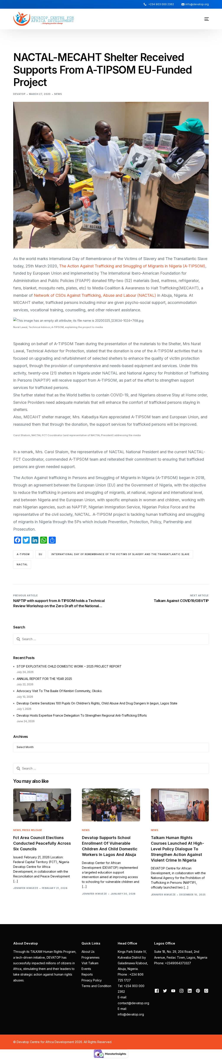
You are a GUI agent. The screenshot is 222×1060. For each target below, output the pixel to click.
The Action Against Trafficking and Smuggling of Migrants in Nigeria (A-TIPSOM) (132, 266)
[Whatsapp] (206, 990)
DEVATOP (19, 94)
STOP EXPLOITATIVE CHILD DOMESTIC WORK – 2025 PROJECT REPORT (69, 666)
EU (40, 554)
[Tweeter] (165, 990)
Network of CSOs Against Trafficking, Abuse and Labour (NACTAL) (95, 295)
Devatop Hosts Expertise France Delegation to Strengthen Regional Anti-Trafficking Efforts (82, 715)
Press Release (32, 830)
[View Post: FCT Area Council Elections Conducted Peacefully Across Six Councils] (42, 804)
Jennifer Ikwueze (25, 888)
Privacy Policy (92, 980)
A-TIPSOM (23, 554)
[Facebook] (157, 990)
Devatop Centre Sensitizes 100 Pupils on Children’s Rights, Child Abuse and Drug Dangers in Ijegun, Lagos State (97, 703)
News (58, 94)
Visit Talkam (90, 963)
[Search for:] (111, 639)
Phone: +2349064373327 (172, 963)
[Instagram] (181, 990)
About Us (88, 951)
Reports (87, 974)
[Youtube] (173, 990)
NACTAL (22, 564)
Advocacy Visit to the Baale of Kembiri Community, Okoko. (59, 691)
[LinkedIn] (190, 990)
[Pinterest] (198, 990)
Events (86, 969)
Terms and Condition (96, 986)
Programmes (91, 957)
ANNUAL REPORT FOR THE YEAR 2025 (44, 679)
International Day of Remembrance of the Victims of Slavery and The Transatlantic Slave (120, 554)
